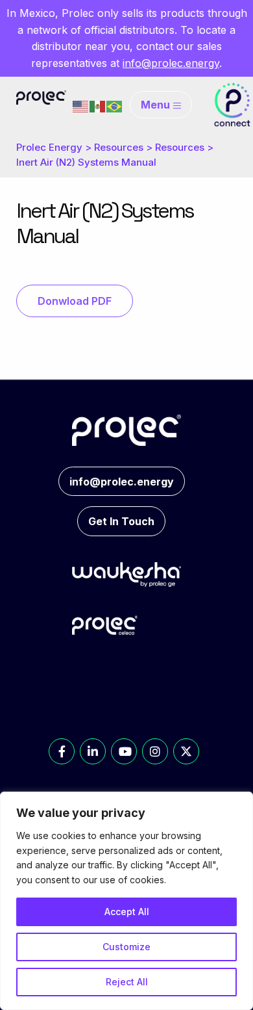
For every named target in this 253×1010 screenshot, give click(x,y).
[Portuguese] (114, 105)
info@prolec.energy (171, 63)
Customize (126, 946)
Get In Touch (121, 521)
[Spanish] (98, 105)
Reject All (127, 981)
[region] (126, 901)
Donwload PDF (75, 300)
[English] (81, 105)
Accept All (126, 911)
